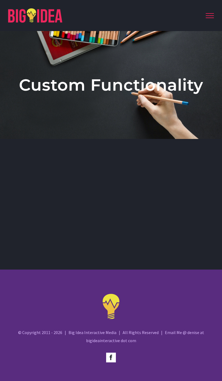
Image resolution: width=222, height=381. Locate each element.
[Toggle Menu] (209, 15)
